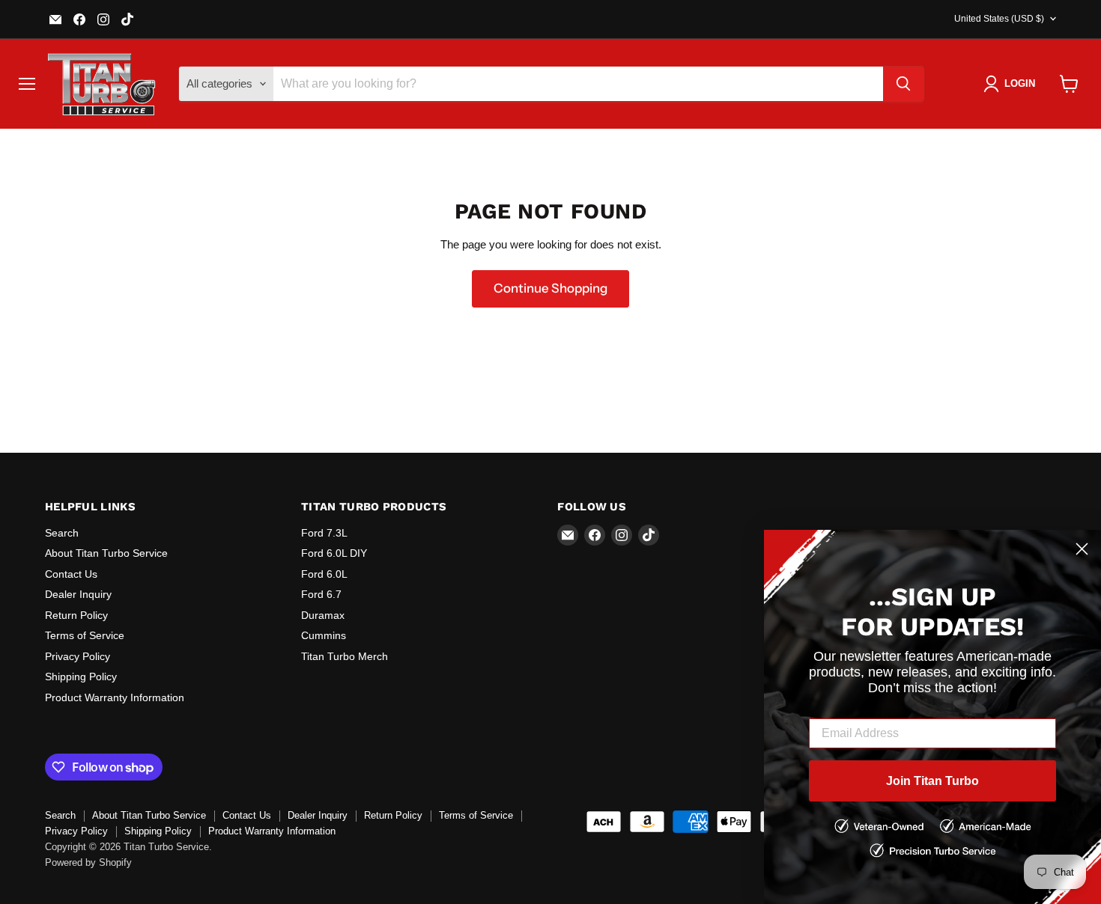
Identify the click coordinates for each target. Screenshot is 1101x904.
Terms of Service (84, 635)
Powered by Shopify (88, 862)
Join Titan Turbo (932, 781)
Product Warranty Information (114, 697)
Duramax (323, 615)
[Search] (903, 84)
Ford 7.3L (324, 533)
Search (62, 533)
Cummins (323, 635)
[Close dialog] (1082, 549)
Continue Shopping (550, 288)
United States (999, 18)
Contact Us (71, 574)
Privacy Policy (77, 656)
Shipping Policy (81, 676)
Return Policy (76, 615)
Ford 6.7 (321, 594)
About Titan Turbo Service (106, 553)
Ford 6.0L (324, 574)
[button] (1012, 84)
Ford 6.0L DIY (334, 553)
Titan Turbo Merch (344, 656)
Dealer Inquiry (78, 594)
